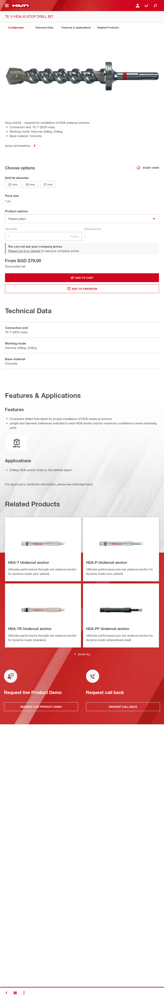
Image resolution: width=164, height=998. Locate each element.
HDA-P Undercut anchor (106, 562)
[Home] (20, 5)
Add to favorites (84, 288)
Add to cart (84, 277)
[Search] (155, 5)
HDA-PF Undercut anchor (107, 628)
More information (17, 145)
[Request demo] (15, 992)
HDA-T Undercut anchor (28, 562)
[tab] (16, 27)
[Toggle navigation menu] (6, 5)
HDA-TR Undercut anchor (30, 628)
